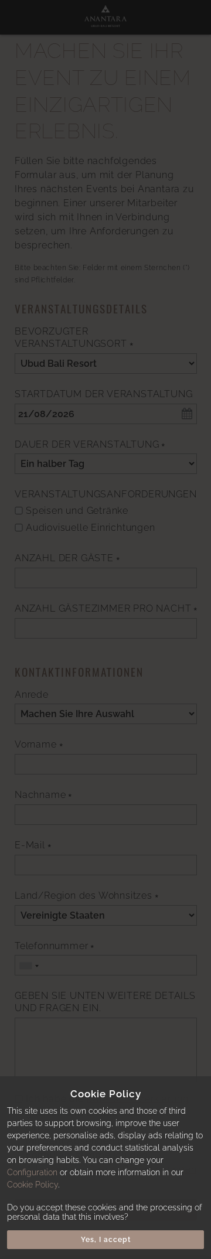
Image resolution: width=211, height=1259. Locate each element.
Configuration (32, 1172)
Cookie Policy (32, 1184)
